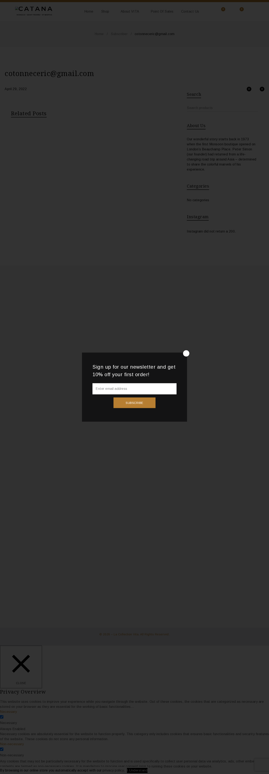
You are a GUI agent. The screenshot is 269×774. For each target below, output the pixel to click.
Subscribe (134, 402)
